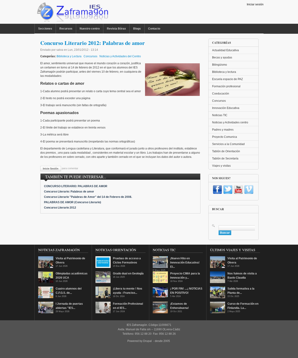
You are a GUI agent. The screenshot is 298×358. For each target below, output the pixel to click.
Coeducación (220, 93)
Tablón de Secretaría (225, 158)
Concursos (90, 56)
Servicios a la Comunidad (228, 144)
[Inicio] (72, 13)
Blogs (137, 28)
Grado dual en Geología (128, 273)
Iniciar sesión (255, 4)
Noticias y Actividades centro (230, 122)
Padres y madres (223, 129)
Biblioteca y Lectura (69, 56)
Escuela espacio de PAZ (227, 79)
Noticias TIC (219, 115)
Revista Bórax (116, 28)
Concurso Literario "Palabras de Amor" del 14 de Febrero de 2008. (88, 197)
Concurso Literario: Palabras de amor (69, 191)
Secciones (45, 28)
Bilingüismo (219, 64)
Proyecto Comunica (224, 136)
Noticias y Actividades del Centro (120, 56)
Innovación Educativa (225, 108)
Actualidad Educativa (225, 50)
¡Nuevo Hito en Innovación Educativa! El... (185, 262)
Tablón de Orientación (226, 151)
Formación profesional (226, 86)
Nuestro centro (90, 28)
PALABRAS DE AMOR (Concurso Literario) (72, 202)
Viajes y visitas (221, 165)
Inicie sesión (50, 168)
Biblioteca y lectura (224, 72)
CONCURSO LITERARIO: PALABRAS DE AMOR (75, 186)
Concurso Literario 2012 (60, 207)
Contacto (154, 28)
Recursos (65, 28)
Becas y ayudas (222, 57)
